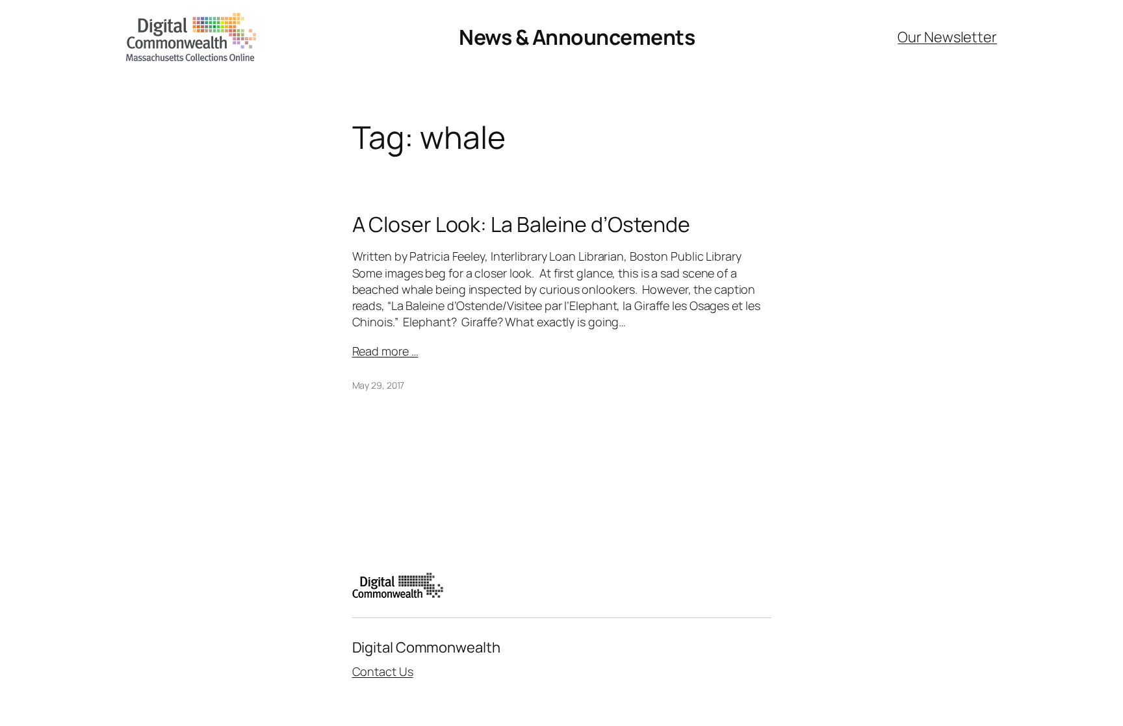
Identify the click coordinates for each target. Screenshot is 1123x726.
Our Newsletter (947, 37)
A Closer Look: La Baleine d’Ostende (521, 224)
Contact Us (382, 671)
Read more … (385, 351)
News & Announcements (577, 37)
